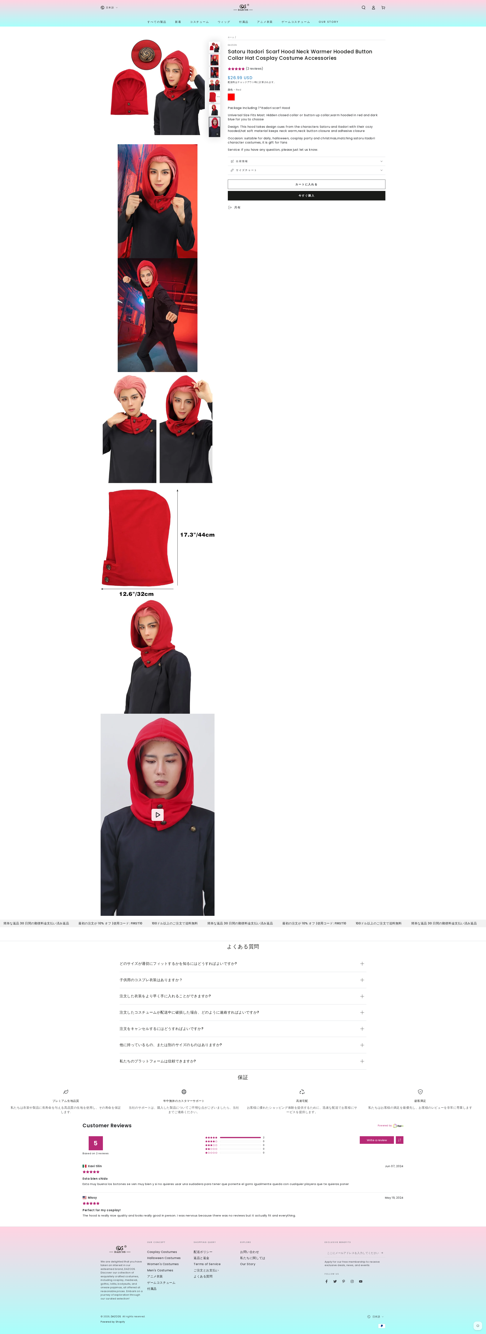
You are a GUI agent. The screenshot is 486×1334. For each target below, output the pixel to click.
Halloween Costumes (164, 1258)
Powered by (385, 1125)
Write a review (377, 1140)
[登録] (383, 1253)
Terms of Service (207, 1264)
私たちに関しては (252, 1258)
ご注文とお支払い (206, 1270)
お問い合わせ (249, 1252)
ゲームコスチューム (161, 1282)
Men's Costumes (160, 1270)
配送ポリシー (203, 1252)
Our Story (247, 1264)
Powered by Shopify (113, 1321)
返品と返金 (201, 1258)
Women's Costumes (163, 1264)
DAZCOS (232, 45)
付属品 (152, 1289)
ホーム (231, 37)
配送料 (231, 82)
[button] (363, 7)
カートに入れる (306, 184)
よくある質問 (203, 1276)
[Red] (231, 97)
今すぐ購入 (307, 195)
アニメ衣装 (155, 1276)
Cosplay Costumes (162, 1252)
